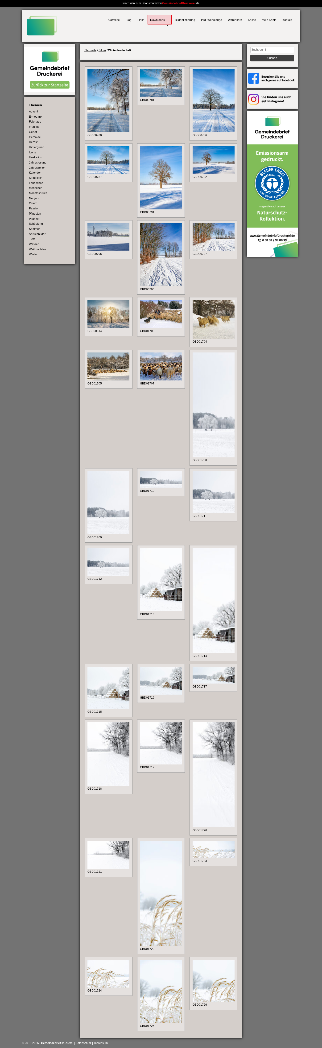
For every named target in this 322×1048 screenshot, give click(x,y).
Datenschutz (83, 1043)
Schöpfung (36, 223)
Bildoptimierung (185, 20)
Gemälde (35, 137)
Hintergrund (36, 147)
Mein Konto (269, 20)
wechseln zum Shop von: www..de (161, 3)
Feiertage (35, 121)
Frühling (34, 126)
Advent (33, 111)
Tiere (32, 239)
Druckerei (57, 1043)
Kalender (35, 172)
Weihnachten (37, 249)
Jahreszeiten (37, 167)
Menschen (35, 188)
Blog (129, 20)
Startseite (114, 20)
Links (140, 20)
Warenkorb (235, 20)
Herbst (33, 142)
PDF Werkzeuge (211, 20)
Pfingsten (35, 213)
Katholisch (35, 178)
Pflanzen (34, 218)
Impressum (101, 1043)
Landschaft (36, 183)
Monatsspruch (38, 193)
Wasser (34, 244)
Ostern (33, 203)
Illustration (35, 157)
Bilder (102, 50)
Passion (34, 208)
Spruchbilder (37, 234)
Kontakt (287, 20)
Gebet (33, 132)
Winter (33, 254)
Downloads (157, 20)
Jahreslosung (37, 162)
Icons (32, 152)
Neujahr (34, 198)
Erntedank (35, 116)
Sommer (34, 229)
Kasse (252, 20)
